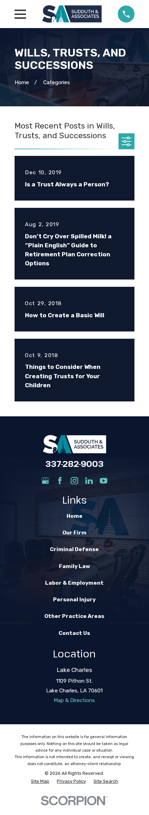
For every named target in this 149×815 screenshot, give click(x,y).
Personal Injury (74, 599)
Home (74, 516)
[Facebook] (60, 481)
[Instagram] (74, 481)
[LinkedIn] (89, 481)
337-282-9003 (74, 463)
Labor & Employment (74, 583)
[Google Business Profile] (45, 481)
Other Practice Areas (74, 616)
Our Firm (74, 533)
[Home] (72, 14)
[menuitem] (40, 781)
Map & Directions (74, 700)
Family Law (74, 566)
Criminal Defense (74, 549)
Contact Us (74, 633)
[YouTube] (103, 481)
